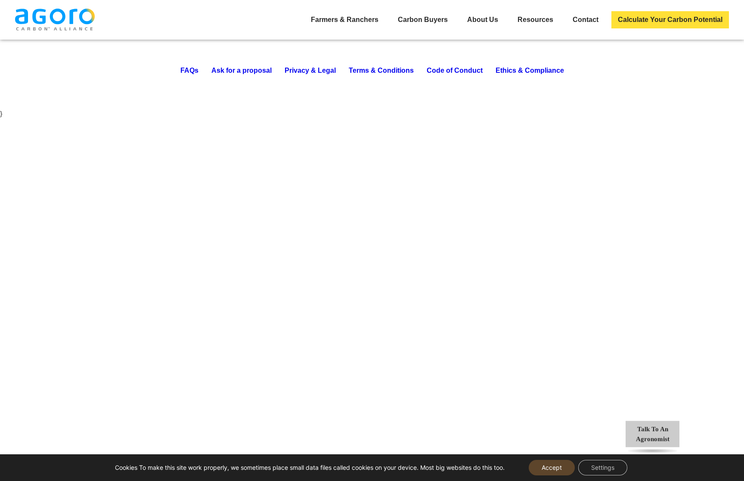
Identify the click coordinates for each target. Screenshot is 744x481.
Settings (602, 467)
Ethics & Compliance (530, 70)
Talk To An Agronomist (653, 434)
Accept (552, 467)
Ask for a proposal (241, 70)
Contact (585, 19)
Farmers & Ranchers (344, 19)
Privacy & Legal (310, 70)
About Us (482, 19)
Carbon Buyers (423, 19)
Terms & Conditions (381, 70)
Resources (535, 19)
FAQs (189, 70)
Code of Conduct (455, 70)
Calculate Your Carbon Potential (670, 19)
